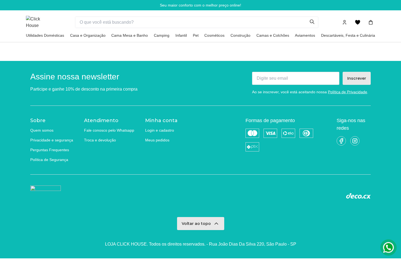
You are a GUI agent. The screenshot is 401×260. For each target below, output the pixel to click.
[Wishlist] (357, 22)
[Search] (313, 22)
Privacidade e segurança (51, 140)
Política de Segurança (49, 159)
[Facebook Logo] (341, 141)
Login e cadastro (159, 130)
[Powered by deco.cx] (358, 196)
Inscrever (356, 78)
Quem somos (41, 130)
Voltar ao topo (196, 223)
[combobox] (192, 22)
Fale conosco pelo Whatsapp (109, 130)
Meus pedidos (157, 140)
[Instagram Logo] (355, 141)
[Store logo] (39, 22)
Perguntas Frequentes (49, 150)
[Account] (344, 22)
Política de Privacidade (347, 92)
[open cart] (370, 22)
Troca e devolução (100, 140)
